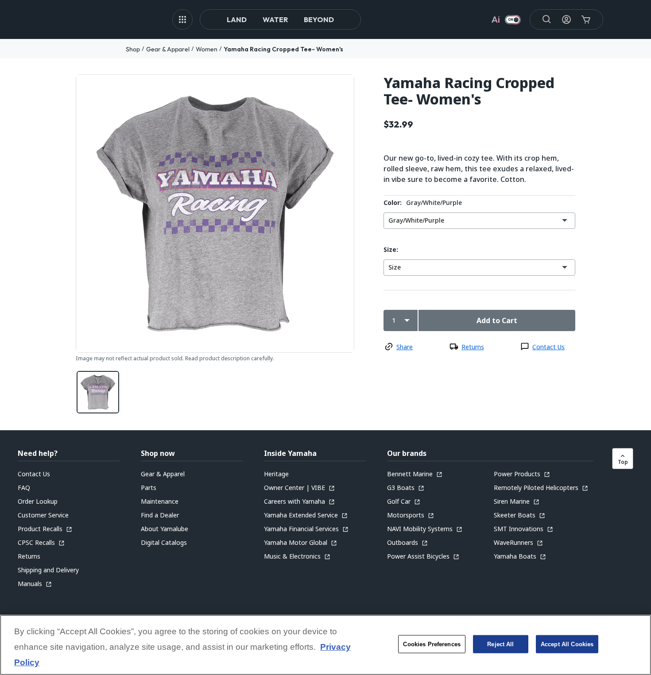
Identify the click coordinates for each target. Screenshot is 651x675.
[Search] (547, 19)
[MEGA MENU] (182, 19)
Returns (472, 347)
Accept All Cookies (567, 644)
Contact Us (548, 347)
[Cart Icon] (586, 19)
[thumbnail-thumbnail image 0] (98, 392)
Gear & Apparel (168, 49)
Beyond (319, 19)
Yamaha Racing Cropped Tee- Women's (283, 49)
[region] (325, 645)
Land (237, 19)
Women (206, 49)
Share (404, 347)
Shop (133, 49)
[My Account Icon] (566, 19)
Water (275, 19)
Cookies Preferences (431, 644)
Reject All (500, 644)
